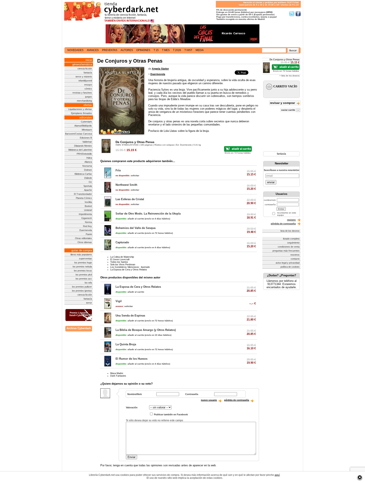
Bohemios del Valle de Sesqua (135, 228)
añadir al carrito (130, 218)
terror (89, 302)
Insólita (88, 202)
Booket (88, 206)
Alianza (88, 162)
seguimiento (293, 242)
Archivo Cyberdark (79, 328)
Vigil (119, 301)
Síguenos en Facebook (298, 13)
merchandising (84, 100)
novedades (75, 50)
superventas (85, 258)
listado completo (291, 238)
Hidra (89, 158)
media (200, 50)
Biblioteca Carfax (83, 174)
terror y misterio (84, 76)
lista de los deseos (290, 231)
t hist (188, 50)
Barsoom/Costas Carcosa (78, 133)
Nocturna (87, 166)
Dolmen (88, 170)
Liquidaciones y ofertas (80, 109)
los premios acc (84, 278)
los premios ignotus (82, 290)
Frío (118, 170)
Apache (88, 190)
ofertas (87, 105)
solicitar (127, 175)
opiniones (143, 50)
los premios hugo (83, 262)
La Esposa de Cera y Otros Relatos (128, 269)
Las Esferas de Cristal (130, 199)
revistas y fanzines (82, 92)
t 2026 (177, 50)
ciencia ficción (85, 68)
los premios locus (83, 270)
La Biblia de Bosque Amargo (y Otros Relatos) (146, 330)
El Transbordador (83, 194)
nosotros (295, 254)
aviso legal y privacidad (288, 262)
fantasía (88, 72)
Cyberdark (86, 121)
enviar (271, 182)
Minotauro (87, 129)
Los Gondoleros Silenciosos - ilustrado (130, 267)
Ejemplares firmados (81, 113)
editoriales (85, 117)
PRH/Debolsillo (84, 154)
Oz (90, 182)
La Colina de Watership (122, 257)
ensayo (88, 84)
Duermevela (85, 230)
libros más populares (81, 254)
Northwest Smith (126, 184)
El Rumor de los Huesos (131, 358)
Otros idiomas (85, 242)
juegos (88, 96)
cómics (88, 88)
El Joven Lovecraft (119, 259)
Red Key (87, 226)
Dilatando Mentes (83, 145)
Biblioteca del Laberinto (80, 150)
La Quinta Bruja (126, 344)
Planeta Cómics (84, 198)
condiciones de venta (289, 246)
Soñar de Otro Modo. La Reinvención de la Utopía (148, 213)
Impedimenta (85, 214)
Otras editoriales (83, 238)
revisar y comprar (283, 103)
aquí (277, 474)
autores (127, 50)
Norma (88, 222)
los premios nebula (82, 266)
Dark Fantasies (118, 375)
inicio (89, 60)
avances (93, 50)
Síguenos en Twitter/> (291, 13)
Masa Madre (116, 373)
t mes (166, 50)
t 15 (156, 50)
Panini (89, 234)
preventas (109, 50)
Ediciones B (86, 137)
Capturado (122, 242)
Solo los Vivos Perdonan (122, 264)
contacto (295, 258)
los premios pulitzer (82, 286)
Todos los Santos (119, 262)
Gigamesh (86, 218)
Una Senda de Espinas (130, 315)
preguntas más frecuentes (286, 250)
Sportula (87, 186)
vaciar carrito (288, 110)
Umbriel (88, 210)
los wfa (88, 282)
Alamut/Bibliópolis (83, 125)
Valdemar (87, 141)
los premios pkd (84, 274)
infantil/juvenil (85, 80)
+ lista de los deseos (289, 75)
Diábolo (88, 178)
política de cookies (290, 267)
